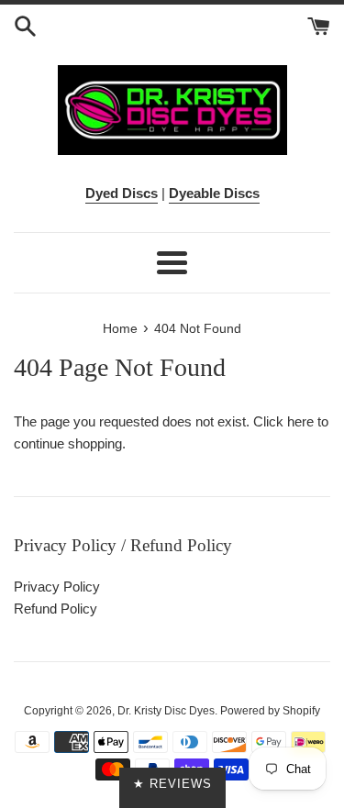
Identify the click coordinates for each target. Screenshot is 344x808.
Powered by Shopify (270, 710)
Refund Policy (55, 608)
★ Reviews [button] (172, 784)
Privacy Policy (57, 586)
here (300, 421)
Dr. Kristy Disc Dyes (166, 710)
